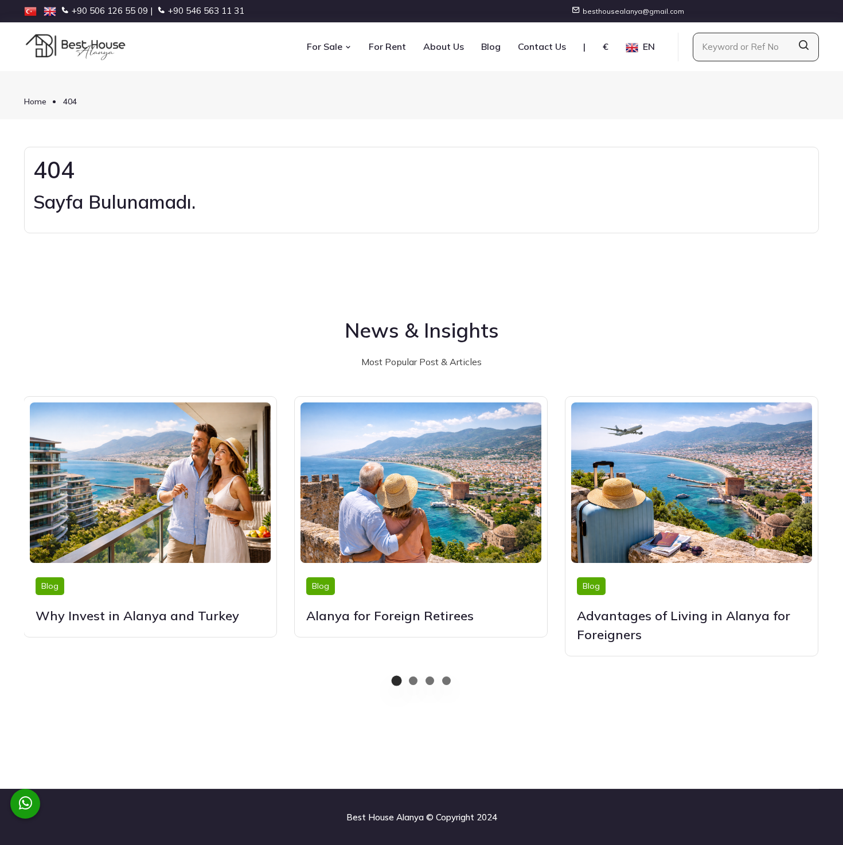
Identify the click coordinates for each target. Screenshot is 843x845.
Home (35, 101)
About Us (443, 46)
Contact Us (542, 46)
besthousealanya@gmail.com (633, 11)
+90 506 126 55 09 (110, 10)
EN (648, 46)
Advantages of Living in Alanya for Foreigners (683, 625)
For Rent (387, 46)
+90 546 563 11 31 (206, 10)
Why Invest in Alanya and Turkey (137, 616)
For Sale (326, 46)
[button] (396, 681)
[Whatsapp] (25, 804)
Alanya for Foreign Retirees (390, 616)
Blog (491, 46)
